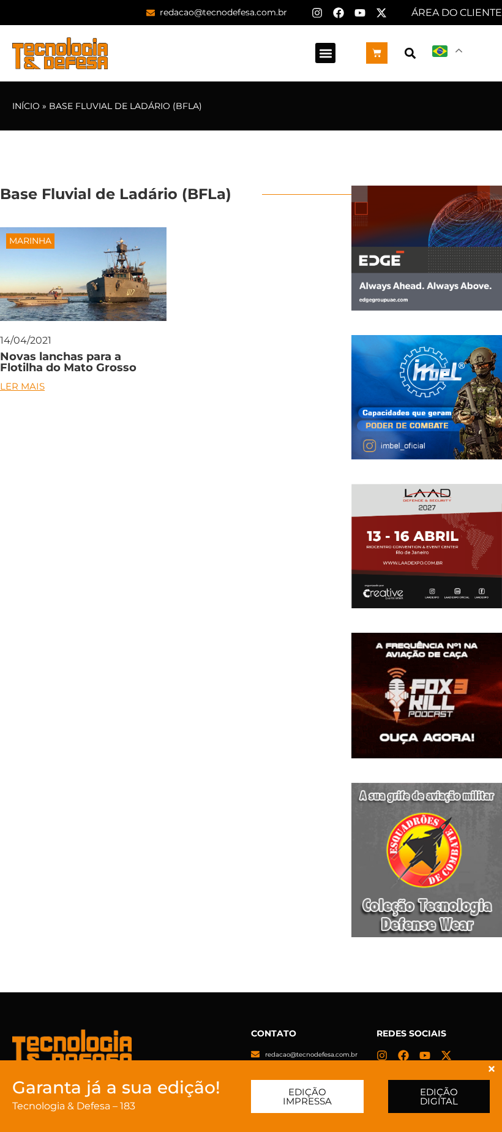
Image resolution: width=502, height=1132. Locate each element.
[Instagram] (317, 12)
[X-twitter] (381, 12)
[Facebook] (338, 12)
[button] (325, 53)
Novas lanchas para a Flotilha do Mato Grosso (68, 362)
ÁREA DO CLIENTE (456, 12)
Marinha (30, 240)
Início (26, 106)
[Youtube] (359, 12)
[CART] (377, 53)
